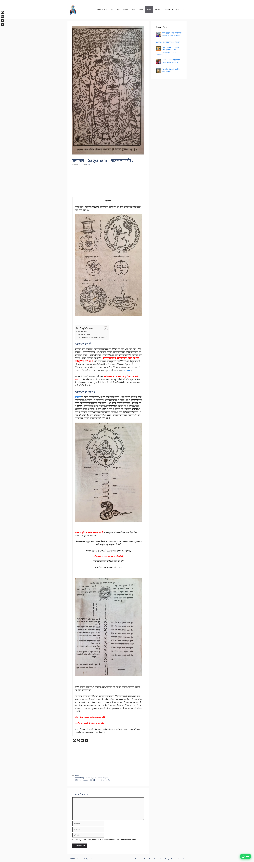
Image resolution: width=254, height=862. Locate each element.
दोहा (118, 9)
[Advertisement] (108, 183)
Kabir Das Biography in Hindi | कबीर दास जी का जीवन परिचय (92, 780)
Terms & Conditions (151, 859)
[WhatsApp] (2, 16)
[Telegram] (2, 20)
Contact (173, 859)
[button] (184, 9)
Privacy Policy (164, 859)
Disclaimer (138, 859)
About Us (181, 859)
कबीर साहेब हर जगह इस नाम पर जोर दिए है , (94, 337)
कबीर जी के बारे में (102, 9)
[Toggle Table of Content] (105, 328)
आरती (133, 9)
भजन (112, 9)
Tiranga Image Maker (172, 9)
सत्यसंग (149, 9)
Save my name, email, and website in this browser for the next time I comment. (105, 840)
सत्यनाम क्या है (83, 331)
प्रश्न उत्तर (158, 9)
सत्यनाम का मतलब (84, 334)
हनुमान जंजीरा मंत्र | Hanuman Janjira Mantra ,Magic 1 (91, 778)
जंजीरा (141, 9)
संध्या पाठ (125, 9)
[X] (2, 24)
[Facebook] (2, 12)
